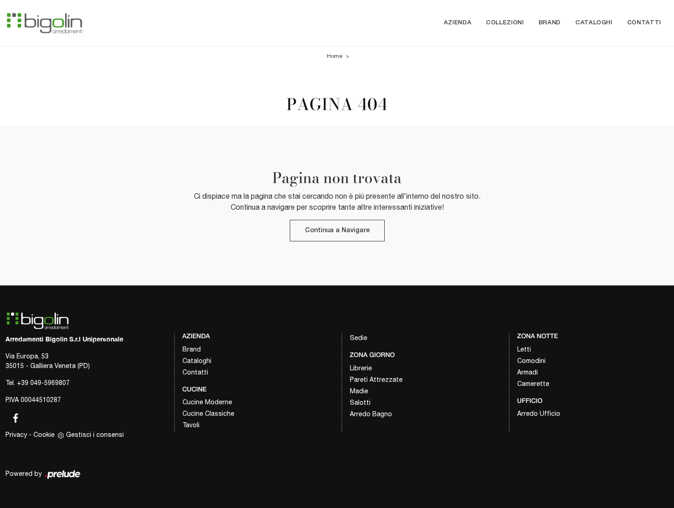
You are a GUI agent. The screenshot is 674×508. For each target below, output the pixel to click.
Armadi (527, 372)
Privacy (16, 434)
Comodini (531, 360)
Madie (359, 391)
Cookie (44, 434)
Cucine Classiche (208, 413)
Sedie (358, 337)
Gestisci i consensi (95, 434)
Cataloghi (594, 22)
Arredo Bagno (371, 414)
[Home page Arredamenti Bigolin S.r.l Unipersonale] (44, 22)
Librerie (361, 368)
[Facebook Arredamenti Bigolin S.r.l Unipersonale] (13, 416)
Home (335, 56)
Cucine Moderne (207, 402)
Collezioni (505, 22)
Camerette (533, 383)
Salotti (360, 402)
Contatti (644, 22)
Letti (524, 349)
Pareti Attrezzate (376, 379)
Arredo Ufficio (538, 413)
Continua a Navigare (337, 231)
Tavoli (190, 425)
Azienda (458, 22)
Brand (550, 22)
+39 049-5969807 (43, 382)
